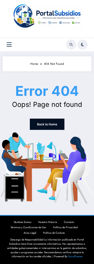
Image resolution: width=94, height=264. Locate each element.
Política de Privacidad (65, 227)
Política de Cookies (54, 233)
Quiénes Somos (22, 222)
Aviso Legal (30, 233)
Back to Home (47, 124)
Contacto (69, 222)
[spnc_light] (82, 45)
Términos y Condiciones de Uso (28, 227)
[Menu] (9, 44)
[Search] (71, 44)
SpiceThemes (75, 256)
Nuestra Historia (47, 222)
